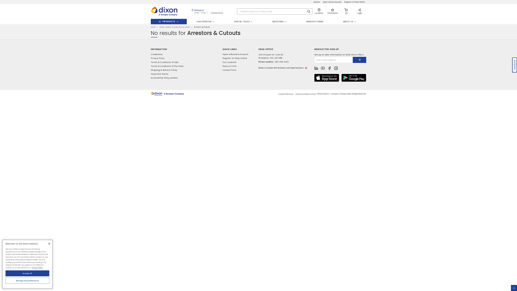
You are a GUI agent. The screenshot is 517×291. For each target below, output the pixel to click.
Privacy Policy (158, 58)
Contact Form (229, 70)
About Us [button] (348, 21)
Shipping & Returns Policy (164, 70)
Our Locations (230, 62)
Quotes (317, 2)
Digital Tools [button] (242, 21)
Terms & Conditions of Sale (164, 62)
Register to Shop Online (354, 2)
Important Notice (159, 74)
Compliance (157, 54)
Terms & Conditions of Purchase (167, 66)
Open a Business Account (235, 54)
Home (153, 27)
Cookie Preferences (285, 94)
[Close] (49, 244)
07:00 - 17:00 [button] (199, 13)
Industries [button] (278, 21)
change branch (217, 13)
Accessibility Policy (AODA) (164, 78)
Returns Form (230, 66)
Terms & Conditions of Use (305, 94)
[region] (27, 264)
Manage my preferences (27, 280)
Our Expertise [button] (204, 21)
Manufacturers (315, 21)
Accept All (27, 273)
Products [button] (169, 21)
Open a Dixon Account (332, 2)
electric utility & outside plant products (174, 27)
